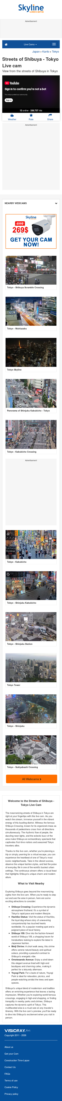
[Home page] (6, 44)
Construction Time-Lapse (17, 1060)
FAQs (7, 1073)
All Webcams (31, 779)
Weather (12, 119)
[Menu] (54, 44)
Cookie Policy (11, 1087)
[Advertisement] (31, 30)
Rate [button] (31, 119)
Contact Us (10, 1067)
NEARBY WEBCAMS (16, 203)
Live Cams (29, 44)
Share (50, 119)
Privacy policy (11, 1093)
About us (9, 1046)
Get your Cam (12, 1053)
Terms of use (11, 1080)
